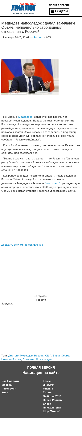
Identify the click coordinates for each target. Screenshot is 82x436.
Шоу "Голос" (51, 411)
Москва (7, 384)
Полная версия (41, 367)
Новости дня (44, 359)
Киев (5, 392)
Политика (29, 359)
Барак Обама (61, 355)
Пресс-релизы (52, 400)
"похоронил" (52, 183)
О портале (8, 423)
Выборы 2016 (52, 396)
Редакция (7, 426)
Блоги (47, 403)
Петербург (9, 388)
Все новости (10, 381)
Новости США (42, 355)
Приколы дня (52, 407)
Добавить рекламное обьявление (22, 244)
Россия (38, 37)
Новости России (11, 359)
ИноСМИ (48, 384)
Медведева (25, 116)
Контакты (46, 423)
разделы (61, 11)
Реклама (46, 426)
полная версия (59, 5)
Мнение (48, 388)
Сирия (47, 392)
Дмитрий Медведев (20, 355)
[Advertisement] (31, 48)
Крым (47, 381)
